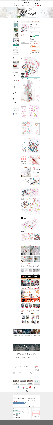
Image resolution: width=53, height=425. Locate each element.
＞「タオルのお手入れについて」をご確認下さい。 (34, 42)
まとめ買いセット (15, 57)
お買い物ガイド (14, 114)
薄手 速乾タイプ (15, 92)
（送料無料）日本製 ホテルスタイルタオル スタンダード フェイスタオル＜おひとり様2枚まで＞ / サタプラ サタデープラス (30, 309)
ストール (30, 374)
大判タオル (15, 86)
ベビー (30, 372)
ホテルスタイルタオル (24, 5)
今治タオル (28, 5)
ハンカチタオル (20, 371)
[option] (26, 12)
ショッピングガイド (37, 370)
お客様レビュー (36, 371)
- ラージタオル (31, 367)
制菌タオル (14, 50)
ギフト (35, 5)
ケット (14, 87)
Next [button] (40, 331)
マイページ (31, 0)
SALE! (38, 5)
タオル (15, 75)
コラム (40, 5)
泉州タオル (14, 372)
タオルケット (14, 52)
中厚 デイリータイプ (26, 367)
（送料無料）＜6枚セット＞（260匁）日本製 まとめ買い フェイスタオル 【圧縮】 (38, 309)
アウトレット (14, 58)
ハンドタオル (17, 52)
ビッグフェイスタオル (16, 80)
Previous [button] (12, 331)
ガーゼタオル (39, 21)
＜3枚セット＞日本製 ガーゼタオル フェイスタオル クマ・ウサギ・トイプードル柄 (34, 274)
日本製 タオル (33, 21)
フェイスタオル (15, 81)
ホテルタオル (16, 49)
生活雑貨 (14, 98)
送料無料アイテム (36, 366)
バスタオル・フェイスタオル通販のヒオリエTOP (27, 21)
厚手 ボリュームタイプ (26, 366)
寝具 (13, 93)
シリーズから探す (35, 21)
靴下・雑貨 (14, 99)
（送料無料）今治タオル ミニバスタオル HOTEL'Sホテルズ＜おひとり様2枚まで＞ (34, 309)
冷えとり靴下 (31, 373)
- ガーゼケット (31, 368)
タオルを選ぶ (19, 5)
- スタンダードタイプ (15, 367)
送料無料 (14, 49)
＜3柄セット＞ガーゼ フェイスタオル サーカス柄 (30, 273)
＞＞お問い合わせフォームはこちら (16, 414)
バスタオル (20, 366)
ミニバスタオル (20, 367)
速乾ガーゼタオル (15, 72)
